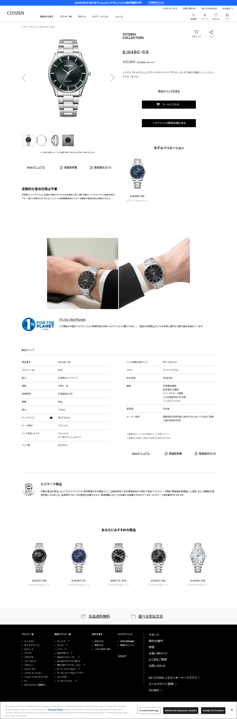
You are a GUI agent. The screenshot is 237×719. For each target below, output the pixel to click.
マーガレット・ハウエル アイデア (70, 673)
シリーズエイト (30, 661)
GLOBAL (226, 8)
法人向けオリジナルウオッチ (68, 661)
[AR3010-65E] (39, 556)
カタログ (122, 656)
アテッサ (27, 653)
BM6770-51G (119, 580)
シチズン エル (30, 669)
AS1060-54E (158, 580)
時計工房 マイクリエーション (69, 665)
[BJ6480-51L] (137, 174)
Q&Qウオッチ (62, 653)
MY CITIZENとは (209, 8)
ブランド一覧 (66, 16)
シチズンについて (170, 8)
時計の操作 (156, 641)
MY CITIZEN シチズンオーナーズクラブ (173, 678)
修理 (151, 647)
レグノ (59, 649)
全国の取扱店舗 (127, 641)
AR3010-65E (39, 580)
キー (26, 681)
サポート (82, 16)
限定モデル (99, 645)
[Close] (231, 709)
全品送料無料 (99, 616)
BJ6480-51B (197, 580)
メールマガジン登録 (161, 684)
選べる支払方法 (150, 616)
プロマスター (29, 657)
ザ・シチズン (29, 641)
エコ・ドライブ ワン (32, 645)
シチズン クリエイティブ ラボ (36, 677)
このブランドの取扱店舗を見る (169, 123)
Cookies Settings (149, 710)
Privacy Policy (55, 709)
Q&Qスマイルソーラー (66, 657)
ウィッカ (60, 645)
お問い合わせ (157, 666)
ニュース (119, 16)
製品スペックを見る (169, 91)
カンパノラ (61, 641)
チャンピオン (62, 677)
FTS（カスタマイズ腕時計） (35, 685)
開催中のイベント (127, 645)
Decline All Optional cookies (181, 710)
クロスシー (29, 665)
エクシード (28, 649)
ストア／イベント (100, 16)
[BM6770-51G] (118, 556)
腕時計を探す (47, 16)
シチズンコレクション (33, 673)
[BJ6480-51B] (197, 556)
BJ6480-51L (79, 580)
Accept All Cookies (213, 710)
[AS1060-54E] (158, 556)
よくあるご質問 (158, 659)
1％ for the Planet (72, 319)
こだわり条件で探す (102, 649)
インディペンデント (64, 681)
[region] (118, 710)
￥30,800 (129, 62)
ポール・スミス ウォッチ (66, 669)
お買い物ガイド (189, 8)
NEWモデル (99, 641)
